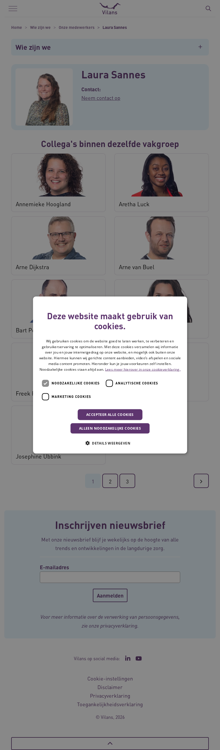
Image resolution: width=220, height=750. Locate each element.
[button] (110, 442)
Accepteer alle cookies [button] (110, 414)
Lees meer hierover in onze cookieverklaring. (142, 369)
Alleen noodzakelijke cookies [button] (110, 428)
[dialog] (110, 375)
